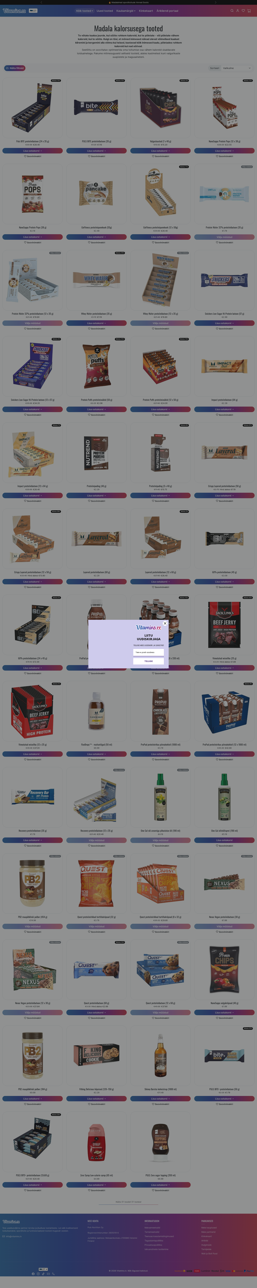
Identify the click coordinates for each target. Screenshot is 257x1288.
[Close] (165, 623)
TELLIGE (148, 661)
